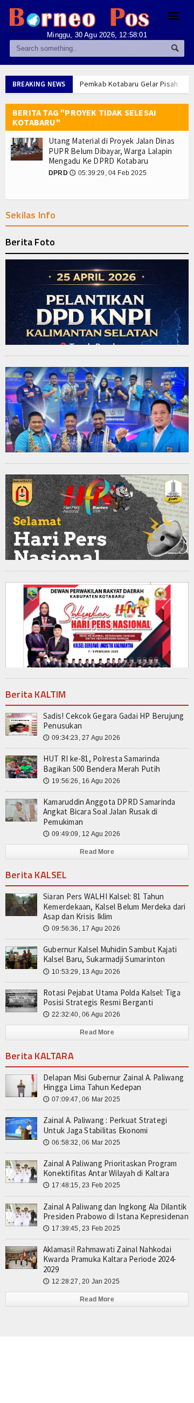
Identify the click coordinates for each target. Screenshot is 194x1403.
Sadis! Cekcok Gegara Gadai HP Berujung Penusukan (113, 721)
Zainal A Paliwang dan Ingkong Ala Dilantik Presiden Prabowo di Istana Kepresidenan (116, 1211)
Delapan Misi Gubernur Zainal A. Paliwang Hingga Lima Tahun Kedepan (113, 1082)
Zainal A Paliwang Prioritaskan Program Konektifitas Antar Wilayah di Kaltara (110, 1168)
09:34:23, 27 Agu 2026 (81, 737)
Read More (97, 852)
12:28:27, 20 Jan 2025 (81, 1281)
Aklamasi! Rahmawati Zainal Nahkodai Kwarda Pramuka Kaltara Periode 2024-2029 (109, 1259)
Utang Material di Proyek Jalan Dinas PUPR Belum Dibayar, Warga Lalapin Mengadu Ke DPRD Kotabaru (111, 150)
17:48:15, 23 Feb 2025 (81, 1185)
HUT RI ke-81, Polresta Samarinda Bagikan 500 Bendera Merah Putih (101, 763)
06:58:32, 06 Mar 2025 (81, 1142)
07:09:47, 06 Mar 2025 (81, 1099)
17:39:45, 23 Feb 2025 (81, 1228)
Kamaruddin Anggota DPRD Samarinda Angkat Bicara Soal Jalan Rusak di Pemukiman (109, 811)
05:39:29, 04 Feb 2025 (108, 173)
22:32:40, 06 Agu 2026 (81, 1014)
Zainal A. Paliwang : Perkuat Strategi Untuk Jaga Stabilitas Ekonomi (105, 1125)
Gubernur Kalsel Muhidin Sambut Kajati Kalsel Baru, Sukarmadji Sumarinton (110, 954)
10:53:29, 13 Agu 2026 (81, 972)
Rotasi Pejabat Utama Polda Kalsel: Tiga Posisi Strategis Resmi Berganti (112, 997)
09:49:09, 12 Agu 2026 (81, 834)
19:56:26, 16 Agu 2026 (81, 781)
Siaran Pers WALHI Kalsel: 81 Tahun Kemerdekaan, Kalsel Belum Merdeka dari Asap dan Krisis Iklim (114, 906)
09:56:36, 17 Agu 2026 (81, 928)
